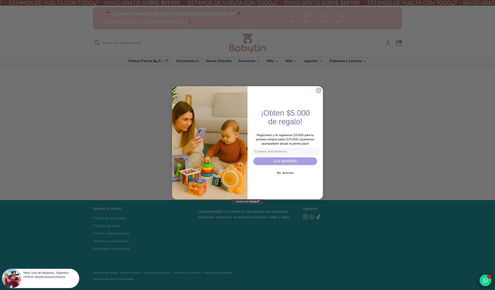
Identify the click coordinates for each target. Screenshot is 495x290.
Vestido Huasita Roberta (49, 276)
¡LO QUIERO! (285, 161)
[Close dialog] (318, 90)
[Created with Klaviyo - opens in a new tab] (247, 201)
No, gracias (285, 172)
